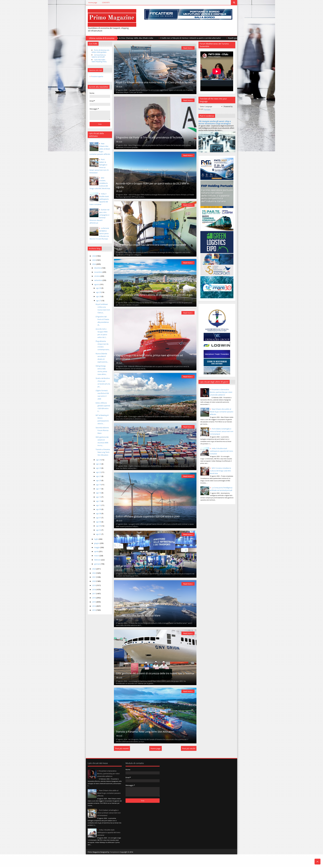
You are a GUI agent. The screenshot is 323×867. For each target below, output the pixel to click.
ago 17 (98, 489)
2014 (94, 606)
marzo (96, 555)
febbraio (97, 560)
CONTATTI (106, 2)
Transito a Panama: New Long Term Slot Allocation (103, 452)
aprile (96, 551)
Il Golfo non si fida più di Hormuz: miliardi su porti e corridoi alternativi (129, 38)
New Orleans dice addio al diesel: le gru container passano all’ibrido (100, 148)
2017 (94, 593)
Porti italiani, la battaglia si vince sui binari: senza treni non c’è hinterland (221, 431)
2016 (94, 598)
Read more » (188, 48)
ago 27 (98, 300)
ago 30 (98, 288)
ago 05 (98, 526)
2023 (94, 569)
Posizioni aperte (97, 76)
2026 (94, 256)
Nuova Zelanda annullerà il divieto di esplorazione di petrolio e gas (154, 295)
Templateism (114, 852)
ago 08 (98, 513)
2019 (94, 585)
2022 (94, 573)
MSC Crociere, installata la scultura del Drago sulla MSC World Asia (100, 183)
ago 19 (98, 484)
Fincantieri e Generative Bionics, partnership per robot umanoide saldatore (221, 392)
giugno (97, 543)
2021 (94, 577)
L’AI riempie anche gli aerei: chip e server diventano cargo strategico (214, 122)
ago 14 (98, 497)
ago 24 (98, 464)
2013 (94, 610)
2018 (94, 589)
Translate (207, 109)
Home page (92, 2)
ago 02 (98, 530)
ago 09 (98, 509)
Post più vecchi (188, 748)
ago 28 (98, 296)
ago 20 (98, 480)
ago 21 (98, 476)
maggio (97, 547)
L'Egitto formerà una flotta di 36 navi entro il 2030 (144, 458)
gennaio (97, 564)
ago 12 (98, 505)
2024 (94, 264)
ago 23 (98, 468)
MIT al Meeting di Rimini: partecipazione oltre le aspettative (150, 566)
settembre (98, 280)
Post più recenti (122, 748)
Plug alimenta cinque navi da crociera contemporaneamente (151, 244)
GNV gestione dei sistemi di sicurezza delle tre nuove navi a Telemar (155, 673)
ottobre (97, 276)
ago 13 (98, 501)
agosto (97, 284)
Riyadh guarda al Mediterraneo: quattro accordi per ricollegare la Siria (196, 38)
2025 (94, 260)
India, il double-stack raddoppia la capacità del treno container (221, 451)
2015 (94, 602)
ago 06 (98, 522)
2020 (94, 581)
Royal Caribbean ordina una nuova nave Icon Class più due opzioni (154, 82)
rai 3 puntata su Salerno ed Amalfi (99, 56)
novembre (98, 272)
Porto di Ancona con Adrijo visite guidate (100, 51)
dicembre (98, 268)
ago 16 (98, 493)
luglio (96, 539)
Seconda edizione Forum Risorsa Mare (102, 430)
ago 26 (98, 460)
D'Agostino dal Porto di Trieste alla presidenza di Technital (149, 137)
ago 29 (98, 292)
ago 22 (98, 472)
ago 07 (98, 517)
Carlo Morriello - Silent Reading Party (99, 61)
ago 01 (98, 534)
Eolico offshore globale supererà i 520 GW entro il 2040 (148, 516)
